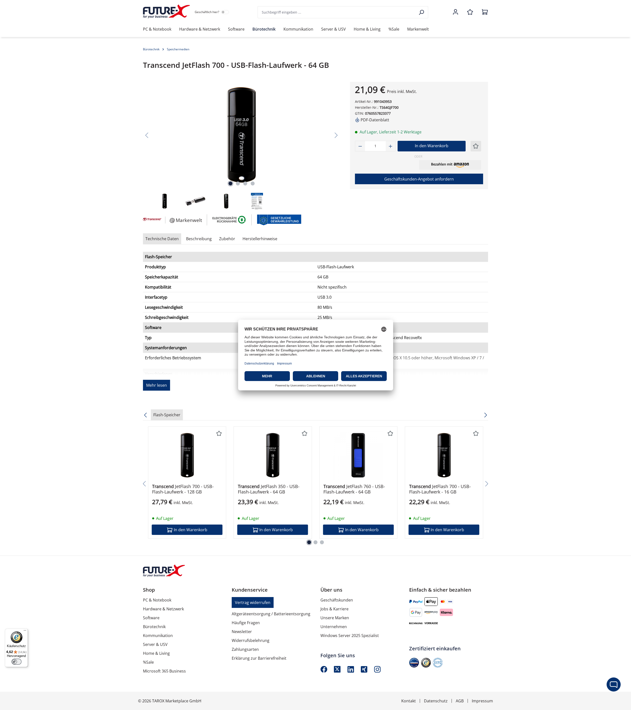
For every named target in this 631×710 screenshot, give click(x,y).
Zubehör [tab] (227, 238)
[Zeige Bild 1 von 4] (230, 183)
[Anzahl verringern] (360, 146)
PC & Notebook (157, 600)
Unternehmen (333, 626)
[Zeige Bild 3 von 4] (245, 183)
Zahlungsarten (245, 649)
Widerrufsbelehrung (250, 640)
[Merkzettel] (470, 12)
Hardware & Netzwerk (163, 609)
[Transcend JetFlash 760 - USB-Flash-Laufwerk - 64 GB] (358, 455)
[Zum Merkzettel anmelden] (475, 146)
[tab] (199, 238)
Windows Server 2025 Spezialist (349, 635)
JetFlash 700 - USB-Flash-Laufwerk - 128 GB (183, 489)
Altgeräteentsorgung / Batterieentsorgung (271, 614)
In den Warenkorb (431, 145)
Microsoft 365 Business (164, 671)
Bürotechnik (154, 626)
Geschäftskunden (336, 600)
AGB (460, 701)
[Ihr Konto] (455, 12)
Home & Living (156, 653)
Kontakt (408, 701)
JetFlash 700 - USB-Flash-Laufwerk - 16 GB (440, 489)
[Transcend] (151, 219)
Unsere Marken (334, 617)
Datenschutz (436, 701)
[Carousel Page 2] (315, 542)
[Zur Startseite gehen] (166, 11)
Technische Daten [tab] (162, 238)
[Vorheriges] (146, 135)
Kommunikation (158, 635)
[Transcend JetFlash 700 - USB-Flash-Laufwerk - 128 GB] (187, 455)
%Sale (148, 662)
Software (151, 617)
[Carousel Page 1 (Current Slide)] (309, 542)
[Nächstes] (336, 135)
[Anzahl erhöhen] (391, 146)
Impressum (482, 701)
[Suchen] (422, 12)
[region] (241, 146)
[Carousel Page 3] (322, 542)
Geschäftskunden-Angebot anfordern (419, 179)
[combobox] (337, 12)
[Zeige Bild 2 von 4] (238, 183)
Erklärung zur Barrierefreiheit (259, 658)
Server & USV (155, 644)
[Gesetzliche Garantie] (279, 219)
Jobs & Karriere (334, 609)
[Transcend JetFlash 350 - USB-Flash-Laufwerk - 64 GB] (273, 455)
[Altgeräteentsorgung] (229, 219)
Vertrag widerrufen (252, 602)
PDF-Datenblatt (374, 120)
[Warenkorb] (483, 12)
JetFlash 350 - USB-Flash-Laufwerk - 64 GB (268, 489)
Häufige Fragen (246, 622)
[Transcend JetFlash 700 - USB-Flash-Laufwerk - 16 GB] (444, 455)
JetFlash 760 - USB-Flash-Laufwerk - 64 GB (354, 489)
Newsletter (242, 631)
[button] (450, 165)
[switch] (16, 662)
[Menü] (25, 632)
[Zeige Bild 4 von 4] (253, 183)
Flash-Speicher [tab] (166, 415)
